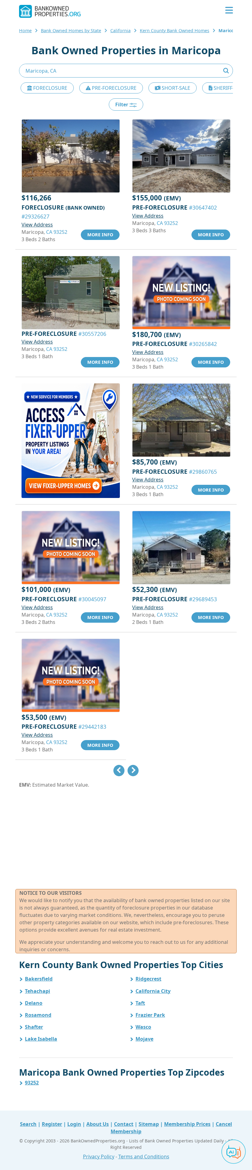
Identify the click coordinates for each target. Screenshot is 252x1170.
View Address (37, 224)
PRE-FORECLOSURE (113, 88)
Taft (140, 1003)
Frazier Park (150, 1015)
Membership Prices (187, 1124)
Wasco (143, 1027)
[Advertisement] (126, 839)
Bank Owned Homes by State (71, 30)
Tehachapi (37, 991)
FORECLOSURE (49, 88)
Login (74, 1124)
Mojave (144, 1038)
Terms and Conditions (143, 1156)
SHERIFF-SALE (228, 88)
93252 (32, 1082)
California (120, 30)
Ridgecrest (148, 978)
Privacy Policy (98, 1156)
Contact (123, 1124)
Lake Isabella (41, 1038)
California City (153, 991)
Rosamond (38, 1015)
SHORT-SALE (175, 88)
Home (25, 30)
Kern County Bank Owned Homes (174, 30)
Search (28, 1124)
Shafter (34, 1027)
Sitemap (149, 1124)
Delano (33, 1003)
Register (52, 1124)
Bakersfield (39, 978)
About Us (97, 1124)
